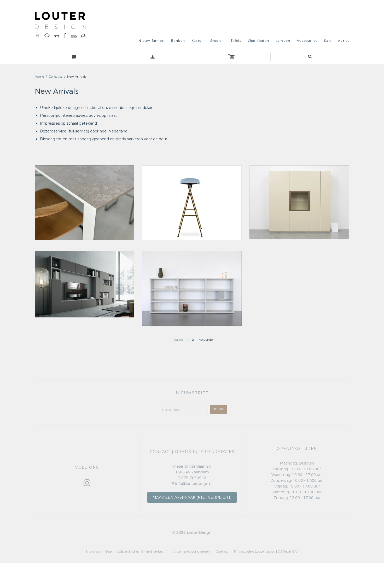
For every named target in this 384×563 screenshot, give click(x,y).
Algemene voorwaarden (191, 551)
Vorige (178, 339)
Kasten (197, 40)
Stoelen (217, 40)
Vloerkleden (258, 40)
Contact (222, 551)
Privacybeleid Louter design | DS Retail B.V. (266, 551)
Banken (178, 40)
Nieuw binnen (151, 40)
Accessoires (307, 40)
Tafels (236, 40)
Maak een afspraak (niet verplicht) (192, 497)
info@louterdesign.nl (193, 484)
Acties (343, 40)
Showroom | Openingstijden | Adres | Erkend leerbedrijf (126, 551)
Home (39, 76)
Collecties (55, 76)
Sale (327, 40)
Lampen (283, 40)
